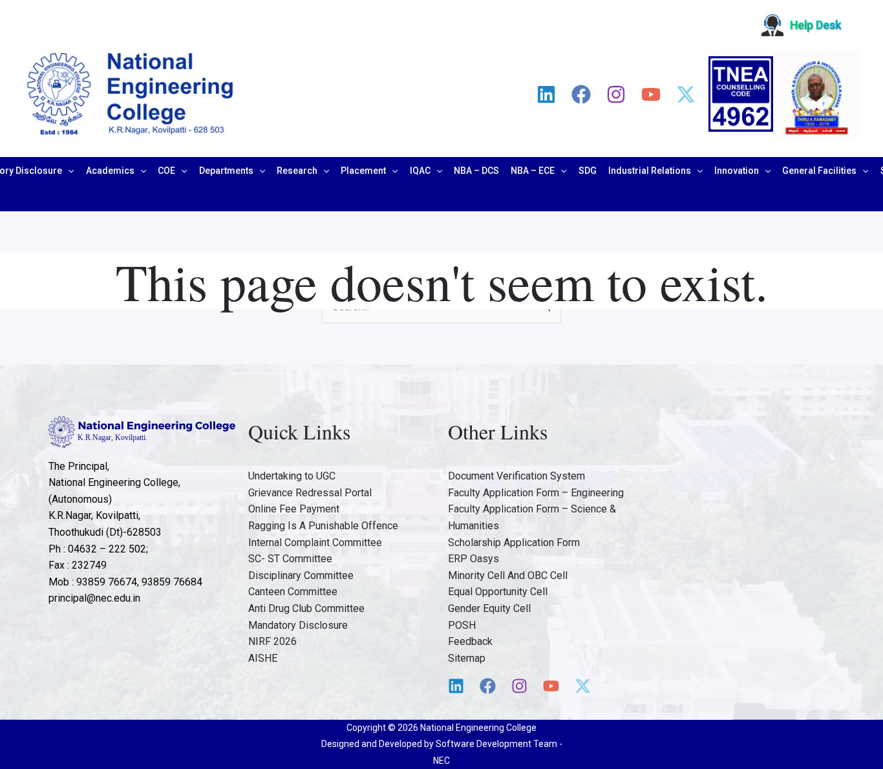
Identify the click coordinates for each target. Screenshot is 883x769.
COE (166, 170)
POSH (462, 625)
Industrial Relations (649, 170)
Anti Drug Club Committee (306, 608)
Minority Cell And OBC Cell (508, 575)
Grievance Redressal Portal (310, 493)
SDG (588, 170)
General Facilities (819, 170)
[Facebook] (581, 94)
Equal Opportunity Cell (498, 591)
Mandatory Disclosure (298, 625)
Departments (226, 170)
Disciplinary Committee (301, 575)
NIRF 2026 (272, 641)
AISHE (262, 658)
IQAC (420, 170)
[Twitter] (686, 94)
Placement (363, 170)
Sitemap (466, 658)
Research (297, 170)
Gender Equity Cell (489, 608)
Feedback (470, 641)
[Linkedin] (546, 94)
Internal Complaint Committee (315, 542)
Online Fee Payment (293, 509)
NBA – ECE (533, 170)
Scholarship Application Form (514, 542)
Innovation (736, 170)
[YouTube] (651, 94)
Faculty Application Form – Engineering (536, 493)
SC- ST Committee (290, 559)
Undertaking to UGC (291, 476)
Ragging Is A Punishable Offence (323, 526)
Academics (110, 170)
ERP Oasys (473, 559)
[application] (68, 170)
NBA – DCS (476, 170)
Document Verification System (516, 476)
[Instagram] (616, 94)
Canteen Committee (292, 591)
